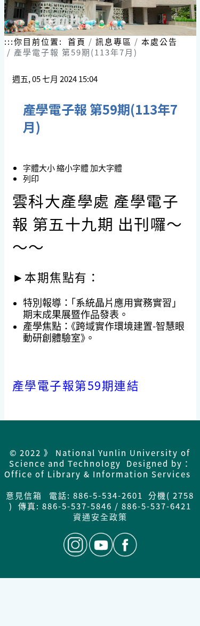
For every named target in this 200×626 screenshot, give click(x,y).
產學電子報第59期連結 (76, 385)
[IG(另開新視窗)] (75, 545)
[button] (73, 167)
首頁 (77, 41)
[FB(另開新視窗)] (125, 545)
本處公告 (159, 41)
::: (9, 41)
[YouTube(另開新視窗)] (101, 545)
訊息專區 (113, 41)
